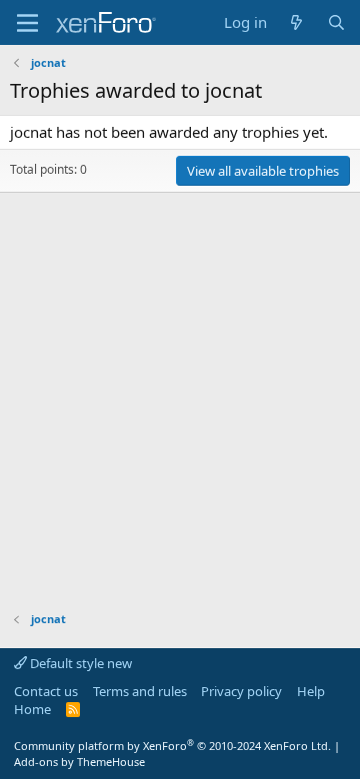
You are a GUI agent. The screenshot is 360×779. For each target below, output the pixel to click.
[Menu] (27, 23)
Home (32, 709)
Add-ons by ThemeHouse (79, 761)
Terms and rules (140, 691)
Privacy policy (241, 691)
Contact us (46, 691)
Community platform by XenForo (172, 745)
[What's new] (296, 22)
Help (311, 691)
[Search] (336, 22)
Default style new (79, 663)
